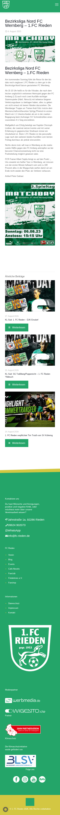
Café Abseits (14, 569)
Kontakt (11, 612)
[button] (5, 809)
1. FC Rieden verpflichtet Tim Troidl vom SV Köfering (29, 435)
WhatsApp (14, 530)
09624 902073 (17, 525)
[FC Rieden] (6, 4)
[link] (30, 214)
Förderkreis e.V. (15, 578)
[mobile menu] (55, 4)
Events (11, 564)
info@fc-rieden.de (19, 535)
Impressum (13, 608)
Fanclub (11, 573)
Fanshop (12, 583)
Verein (11, 555)
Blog (10, 559)
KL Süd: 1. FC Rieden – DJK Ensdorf (21, 320)
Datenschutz (14, 603)
